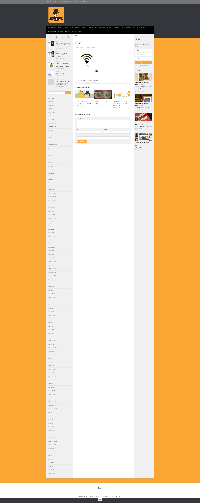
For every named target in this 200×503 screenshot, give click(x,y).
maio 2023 (51, 232)
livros (50, 152)
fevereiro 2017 (52, 394)
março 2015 (52, 473)
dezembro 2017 (53, 376)
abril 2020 (51, 312)
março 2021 (52, 294)
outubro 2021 (52, 272)
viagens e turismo (76, 31)
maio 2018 (51, 362)
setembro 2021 (53, 276)
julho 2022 (51, 243)
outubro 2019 (52, 319)
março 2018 (52, 365)
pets (134, 27)
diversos (109, 27)
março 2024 (52, 214)
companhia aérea (53, 119)
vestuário (67, 31)
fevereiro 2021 (52, 297)
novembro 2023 (53, 218)
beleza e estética (74, 27)
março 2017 (52, 391)
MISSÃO (55, 2)
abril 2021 (51, 290)
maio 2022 (51, 250)
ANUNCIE (106, 496)
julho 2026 (51, 182)
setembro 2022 (53, 236)
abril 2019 (51, 333)
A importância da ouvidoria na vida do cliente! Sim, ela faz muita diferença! (120, 103)
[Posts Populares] (56, 37)
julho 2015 (51, 459)
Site (77, 135)
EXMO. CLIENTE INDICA (66, 2)
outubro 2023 (52, 222)
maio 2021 (51, 286)
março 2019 (52, 337)
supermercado (52, 31)
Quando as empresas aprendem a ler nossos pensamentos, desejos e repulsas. (143, 88)
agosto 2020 (52, 301)
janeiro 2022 (52, 265)
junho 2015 (52, 462)
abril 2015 (51, 470)
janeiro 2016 (52, 437)
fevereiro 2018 (52, 369)
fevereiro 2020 (52, 315)
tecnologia (60, 31)
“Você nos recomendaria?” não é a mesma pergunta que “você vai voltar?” (62, 44)
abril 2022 (51, 254)
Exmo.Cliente (80, 47)
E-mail (106, 129)
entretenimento (126, 27)
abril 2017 (51, 387)
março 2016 (52, 430)
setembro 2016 (53, 409)
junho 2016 (52, 419)
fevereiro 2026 (52, 193)
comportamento (93, 27)
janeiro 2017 (52, 398)
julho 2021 (51, 279)
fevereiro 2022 (52, 261)
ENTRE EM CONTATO (117, 496)
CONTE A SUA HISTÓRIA (80, 2)
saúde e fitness (141, 27)
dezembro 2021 (53, 268)
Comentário (80, 119)
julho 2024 (51, 211)
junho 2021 (52, 283)
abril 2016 (51, 426)
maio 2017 (51, 383)
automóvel (59, 27)
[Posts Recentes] (51, 37)
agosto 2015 (52, 455)
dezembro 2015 (53, 441)
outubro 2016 (52, 405)
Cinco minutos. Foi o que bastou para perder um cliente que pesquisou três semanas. (63, 83)
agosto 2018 (52, 358)
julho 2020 (51, 304)
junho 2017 (52, 380)
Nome (78, 129)
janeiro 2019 (52, 344)
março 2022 (52, 258)
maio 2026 (51, 189)
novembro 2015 (53, 444)
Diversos (57, 41)
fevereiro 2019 (52, 340)
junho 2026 (52, 186)
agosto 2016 (52, 412)
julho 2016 (51, 416)
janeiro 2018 (52, 373)
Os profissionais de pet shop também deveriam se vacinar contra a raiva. (83, 103)
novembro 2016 (53, 401)
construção (102, 27)
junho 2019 (52, 329)
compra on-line (52, 126)
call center (83, 27)
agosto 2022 (52, 240)
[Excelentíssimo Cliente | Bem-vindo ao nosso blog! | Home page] (56, 15)
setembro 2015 (53, 452)
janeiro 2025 (52, 204)
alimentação (51, 27)
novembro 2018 (53, 347)
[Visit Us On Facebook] (136, 39)
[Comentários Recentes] (62, 37)
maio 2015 (51, 466)
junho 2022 (52, 247)
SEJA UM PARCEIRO (95, 496)
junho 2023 (52, 229)
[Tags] (68, 37)
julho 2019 (51, 326)
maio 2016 (51, 423)
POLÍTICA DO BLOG (82, 496)
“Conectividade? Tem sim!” (61, 73)
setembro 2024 (53, 207)
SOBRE (49, 2)
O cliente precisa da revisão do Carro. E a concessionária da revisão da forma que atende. (62, 65)
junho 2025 (52, 200)
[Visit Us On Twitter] (139, 39)
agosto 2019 (52, 322)
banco (66, 27)
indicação (51, 148)
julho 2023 (51, 225)
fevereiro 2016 (52, 434)
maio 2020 (51, 308)
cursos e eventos (53, 134)
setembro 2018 (53, 355)
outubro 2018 (52, 351)
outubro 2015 (52, 448)
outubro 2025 (52, 197)
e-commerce (116, 27)
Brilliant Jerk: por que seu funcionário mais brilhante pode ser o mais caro (63, 55)
